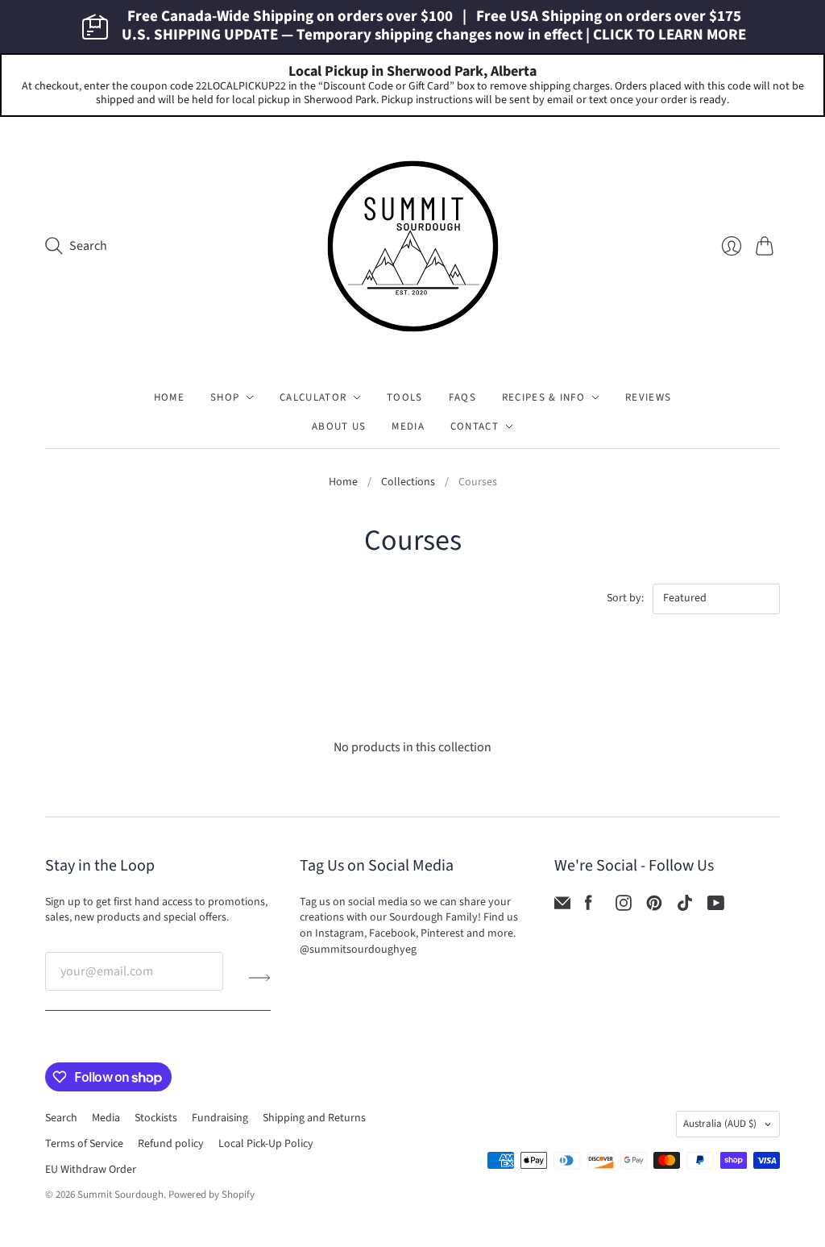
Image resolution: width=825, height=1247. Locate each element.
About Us (339, 426)
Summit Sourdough (120, 1194)
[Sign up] (260, 978)
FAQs (462, 397)
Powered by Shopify (211, 1194)
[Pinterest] (654, 907)
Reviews (648, 397)
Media (408, 426)
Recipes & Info (543, 397)
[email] (562, 907)
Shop (224, 397)
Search (61, 1118)
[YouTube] (715, 907)
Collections (408, 482)
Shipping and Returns (314, 1118)
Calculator (313, 397)
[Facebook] (588, 907)
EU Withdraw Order (90, 1170)
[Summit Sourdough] (413, 246)
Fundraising (220, 1118)
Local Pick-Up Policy (265, 1144)
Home (169, 397)
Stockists (156, 1118)
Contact (474, 426)
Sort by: (626, 598)
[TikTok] (685, 907)
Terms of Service (84, 1144)
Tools (405, 397)
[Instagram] (624, 907)
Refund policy (171, 1144)
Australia (720, 1123)
